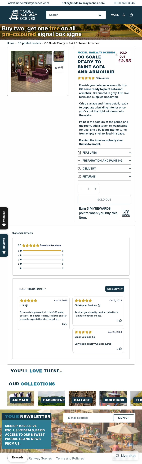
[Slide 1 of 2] (59, 56)
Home (10, 43)
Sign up (123, 417)
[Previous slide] (15, 71)
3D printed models (29, 43)
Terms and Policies (70, 458)
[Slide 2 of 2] (59, 68)
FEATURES (89, 152)
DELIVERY (89, 168)
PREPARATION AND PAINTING (102, 160)
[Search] (100, 15)
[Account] (123, 15)
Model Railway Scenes (35, 458)
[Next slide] (48, 71)
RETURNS (88, 176)
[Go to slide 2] (73, 36)
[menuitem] (115, 15)
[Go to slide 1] (69, 36)
